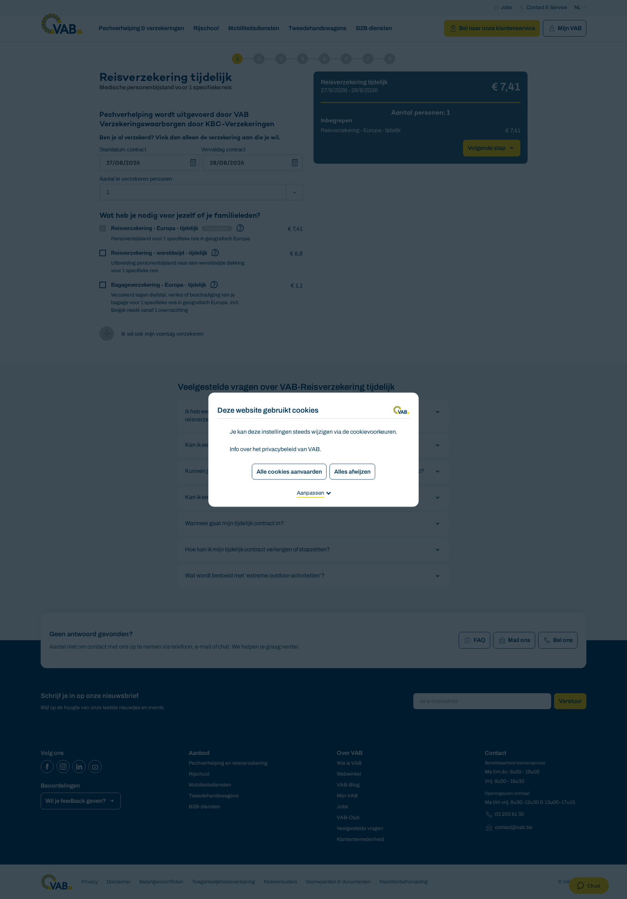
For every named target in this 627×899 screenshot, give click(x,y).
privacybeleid (279, 449)
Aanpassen (310, 492)
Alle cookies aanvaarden (289, 471)
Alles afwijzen (352, 471)
